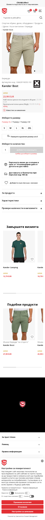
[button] (22, 17)
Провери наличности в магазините (19, 208)
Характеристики (10, 200)
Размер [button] (16, 122)
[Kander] (37, 83)
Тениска (6, 264)
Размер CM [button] (25, 122)
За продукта (8, 193)
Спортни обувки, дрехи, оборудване (17, 23)
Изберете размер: (11, 118)
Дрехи (5, 26)
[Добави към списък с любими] (32, 259)
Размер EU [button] (6, 122)
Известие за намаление (15, 110)
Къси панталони (17, 26)
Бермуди (28, 26)
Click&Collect (22, 2)
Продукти (38, 23)
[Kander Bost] (19, 324)
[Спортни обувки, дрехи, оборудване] (4, 10)
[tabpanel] (22, 53)
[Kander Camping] (19, 246)
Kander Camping (10, 267)
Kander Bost (8, 345)
